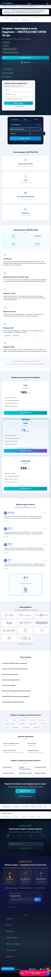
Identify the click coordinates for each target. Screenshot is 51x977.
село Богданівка (14, 727)
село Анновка (43, 723)
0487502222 (26, 62)
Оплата (40, 806)
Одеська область (15, 19)
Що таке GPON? (25, 806)
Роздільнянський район (25, 773)
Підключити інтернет (25, 57)
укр (26, 915)
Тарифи (24, 816)
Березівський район (40, 773)
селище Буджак (22, 723)
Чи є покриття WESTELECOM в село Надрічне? (25, 663)
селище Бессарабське (9, 723)
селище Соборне (33, 723)
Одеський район (7, 767)
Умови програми (12, 907)
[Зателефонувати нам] (48, 969)
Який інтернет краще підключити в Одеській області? (25, 691)
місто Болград (42, 720)
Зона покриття (16, 816)
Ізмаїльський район (8, 773)
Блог (45, 806)
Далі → (37, 899)
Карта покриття (16, 806)
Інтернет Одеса (6, 816)
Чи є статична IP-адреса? (25, 685)
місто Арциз (32, 720)
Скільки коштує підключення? (25, 674)
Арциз (7, 720)
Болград (14, 720)
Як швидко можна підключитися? (25, 680)
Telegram (17, 335)
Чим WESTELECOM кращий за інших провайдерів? (25, 696)
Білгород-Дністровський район (24, 768)
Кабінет (29, 3)
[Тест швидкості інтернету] (16, 970)
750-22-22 (8, 335)
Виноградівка (23, 720)
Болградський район (26, 19)
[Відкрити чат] (48, 973)
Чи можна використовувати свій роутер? (25, 702)
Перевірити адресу (8, 968)
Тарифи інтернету (6, 806)
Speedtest (39, 816)
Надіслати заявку (18, 103)
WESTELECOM (6, 18)
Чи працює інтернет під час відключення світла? (25, 669)
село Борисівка (36, 727)
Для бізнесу (33, 806)
